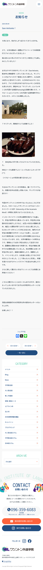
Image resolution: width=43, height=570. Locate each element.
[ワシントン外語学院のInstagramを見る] (24, 541)
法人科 (7, 411)
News (7, 380)
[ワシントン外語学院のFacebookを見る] (29, 541)
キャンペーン (9, 422)
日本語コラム (9, 443)
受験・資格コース (10, 401)
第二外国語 (8, 396)
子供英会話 (8, 385)
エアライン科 (9, 406)
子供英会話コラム (11, 438)
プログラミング (9, 427)
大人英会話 (8, 390)
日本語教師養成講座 (11, 417)
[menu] (39, 4)
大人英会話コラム (11, 433)
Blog (6, 375)
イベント (7, 369)
